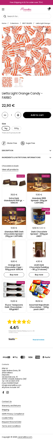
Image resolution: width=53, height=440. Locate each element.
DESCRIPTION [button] (7, 150)
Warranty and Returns (11, 405)
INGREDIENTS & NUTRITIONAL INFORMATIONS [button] (21, 157)
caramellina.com (25, 437)
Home (4, 23)
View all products (10, 169)
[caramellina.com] (26, 9)
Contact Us (7, 401)
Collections (14, 23)
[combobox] (26, 16)
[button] (48, 9)
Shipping (5, 409)
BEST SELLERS (27, 23)
